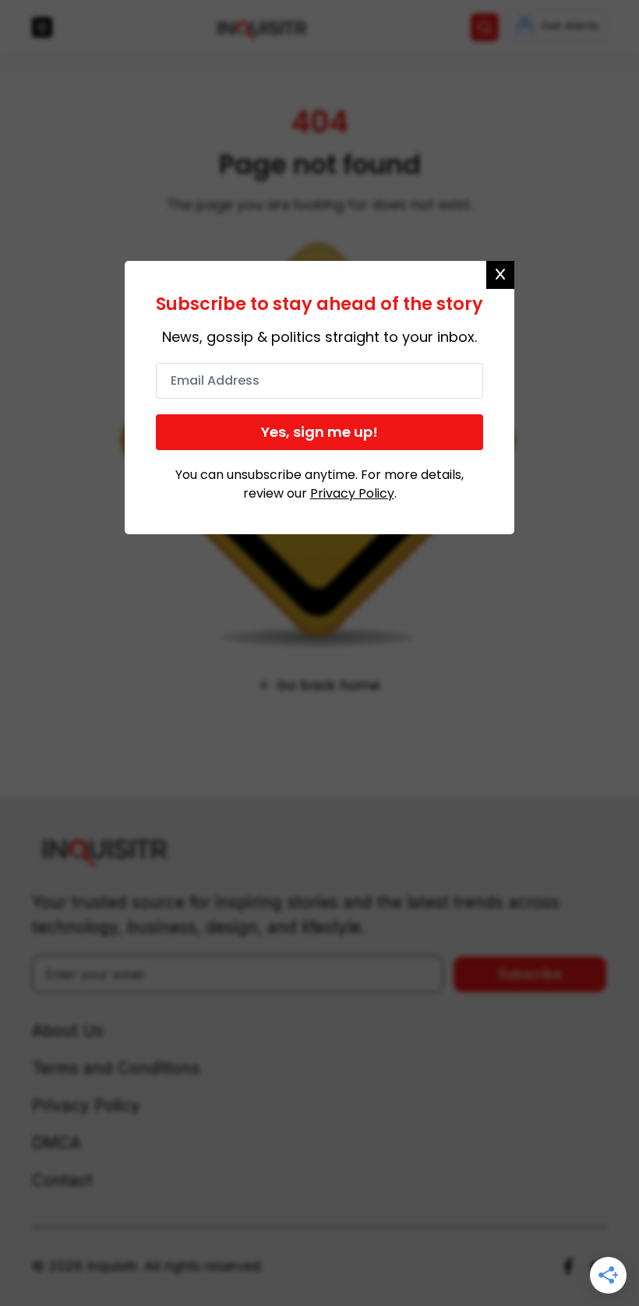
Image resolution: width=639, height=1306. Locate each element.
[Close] (500, 275)
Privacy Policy (352, 493)
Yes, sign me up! (319, 432)
